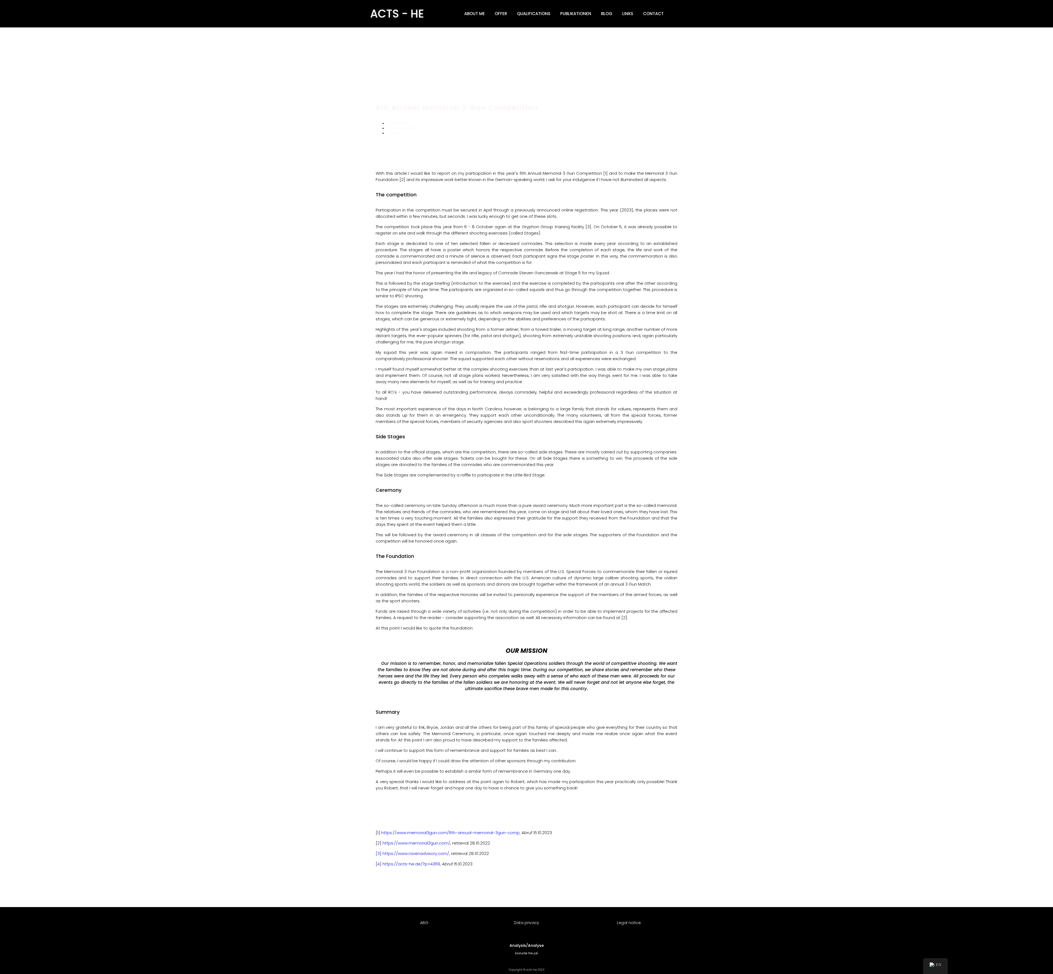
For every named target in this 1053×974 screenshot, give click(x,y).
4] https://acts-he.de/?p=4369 (408, 864)
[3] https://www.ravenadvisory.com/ (412, 853)
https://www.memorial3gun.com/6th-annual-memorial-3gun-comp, (450, 832)
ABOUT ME (474, 13)
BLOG (606, 13)
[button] (677, 13)
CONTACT (653, 13)
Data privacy (526, 922)
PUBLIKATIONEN (575, 13)
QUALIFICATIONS (533, 13)
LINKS (627, 13)
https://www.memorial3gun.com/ (416, 843)
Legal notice (629, 922)
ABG (424, 922)
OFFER (501, 13)
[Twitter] (670, 152)
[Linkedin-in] (635, 152)
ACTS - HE (397, 13)
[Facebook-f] (653, 152)
